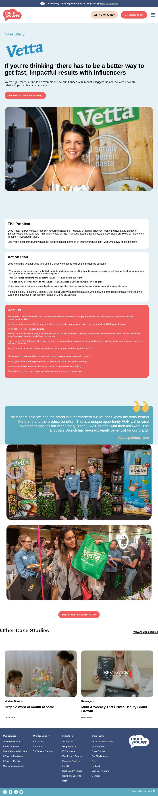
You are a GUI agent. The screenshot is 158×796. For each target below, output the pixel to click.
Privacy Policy (136, 791)
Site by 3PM (149, 791)
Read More (10, 717)
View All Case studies (145, 632)
